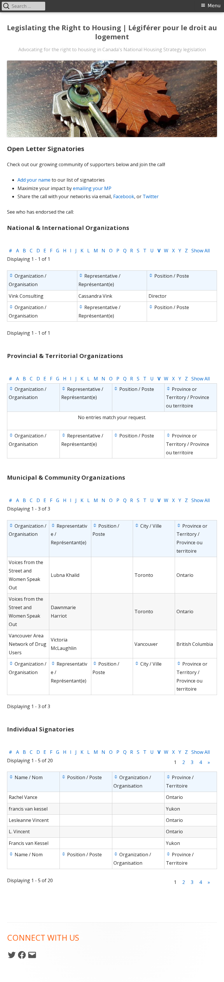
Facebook (123, 196)
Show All (200, 250)
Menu (214, 5)
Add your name (34, 180)
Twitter (151, 196)
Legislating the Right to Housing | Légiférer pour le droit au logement (112, 32)
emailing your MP (92, 188)
